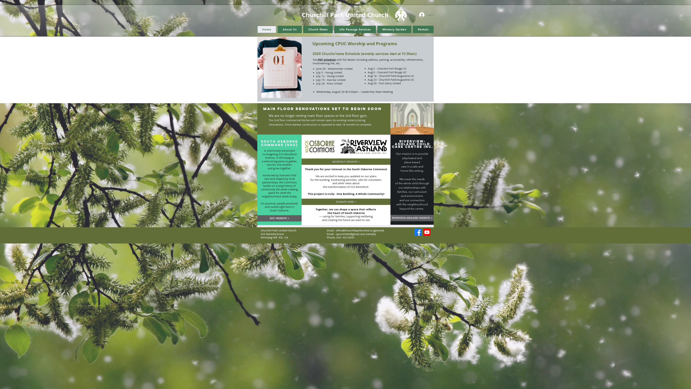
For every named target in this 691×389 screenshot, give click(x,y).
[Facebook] (418, 232)
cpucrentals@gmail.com (350, 234)
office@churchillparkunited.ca (354, 230)
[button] (290, 29)
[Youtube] (426, 232)
